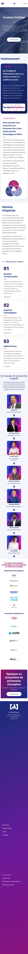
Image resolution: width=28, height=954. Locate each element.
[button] (14, 3)
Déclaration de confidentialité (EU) (11, 881)
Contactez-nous (14, 694)
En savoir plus (14, 39)
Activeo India (5, 825)
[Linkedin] (14, 415)
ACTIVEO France (14, 712)
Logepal (4, 831)
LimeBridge (5, 835)
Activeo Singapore (7, 828)
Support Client (6, 878)
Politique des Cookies (8, 885)
